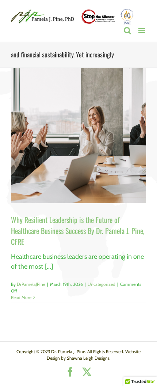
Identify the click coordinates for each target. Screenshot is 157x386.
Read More (21, 297)
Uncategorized (101, 284)
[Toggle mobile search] (127, 30)
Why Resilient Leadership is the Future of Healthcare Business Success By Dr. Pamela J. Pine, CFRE (78, 230)
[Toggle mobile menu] (142, 30)
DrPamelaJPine (31, 284)
